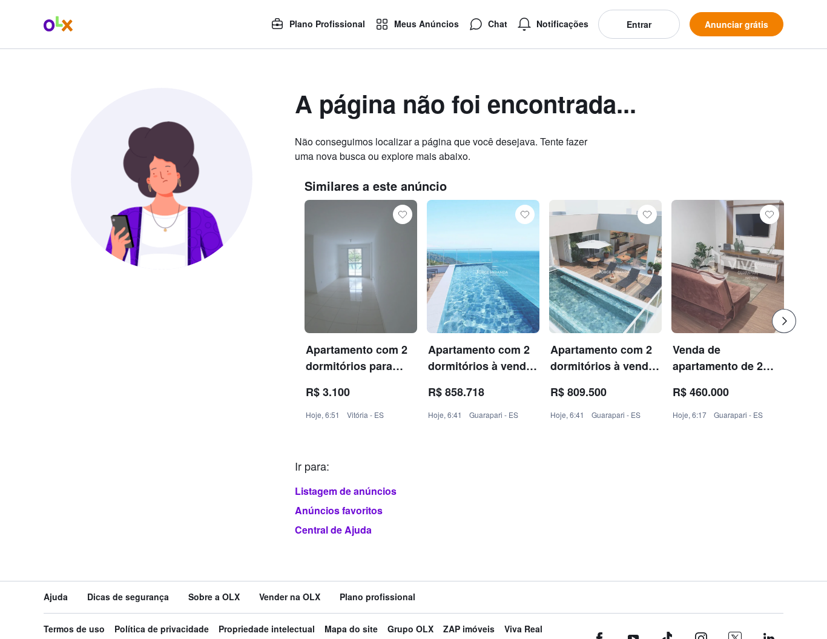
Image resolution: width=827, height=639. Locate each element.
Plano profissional (377, 597)
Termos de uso (74, 629)
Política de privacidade (161, 629)
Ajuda (56, 597)
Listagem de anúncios (346, 491)
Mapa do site (351, 629)
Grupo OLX (410, 629)
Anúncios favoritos (339, 510)
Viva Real (523, 629)
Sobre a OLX (214, 597)
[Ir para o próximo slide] (784, 321)
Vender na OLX (289, 597)
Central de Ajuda (333, 530)
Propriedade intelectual (267, 629)
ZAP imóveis (469, 629)
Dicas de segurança (128, 597)
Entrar (639, 24)
